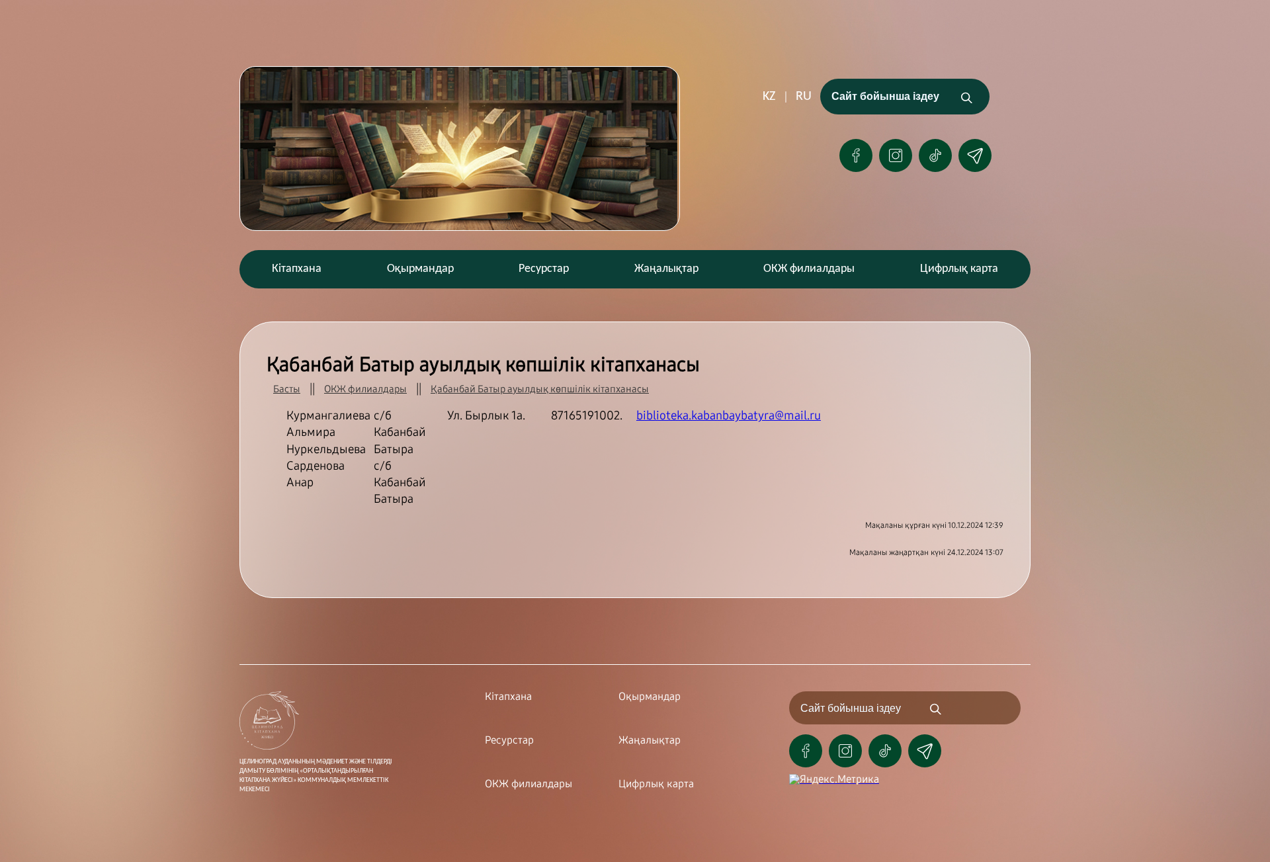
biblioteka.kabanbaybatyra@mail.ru (728, 415)
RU (804, 96)
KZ (769, 96)
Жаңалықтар (666, 269)
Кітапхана (296, 269)
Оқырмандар (420, 269)
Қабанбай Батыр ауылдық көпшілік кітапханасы (540, 389)
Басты (286, 389)
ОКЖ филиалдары (809, 269)
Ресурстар (544, 269)
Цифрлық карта (959, 269)
